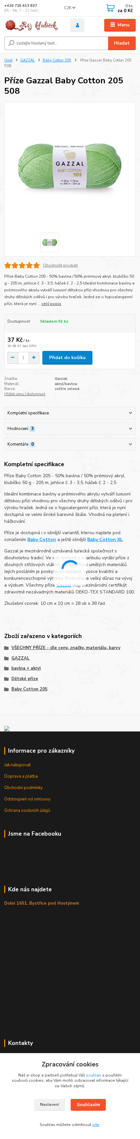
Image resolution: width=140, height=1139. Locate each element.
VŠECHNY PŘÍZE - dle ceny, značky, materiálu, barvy (65, 648)
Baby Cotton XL (105, 539)
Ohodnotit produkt (60, 265)
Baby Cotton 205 (57, 60)
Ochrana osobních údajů (27, 810)
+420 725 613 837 (20, 5)
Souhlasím (88, 1105)
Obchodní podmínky (23, 788)
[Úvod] (31, 25)
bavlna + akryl (26, 668)
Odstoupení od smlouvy (27, 799)
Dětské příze (24, 679)
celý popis (51, 303)
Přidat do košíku (67, 357)
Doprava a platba (21, 776)
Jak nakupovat (17, 765)
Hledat (122, 43)
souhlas (93, 1075)
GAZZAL (27, 60)
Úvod (8, 60)
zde (95, 1124)
